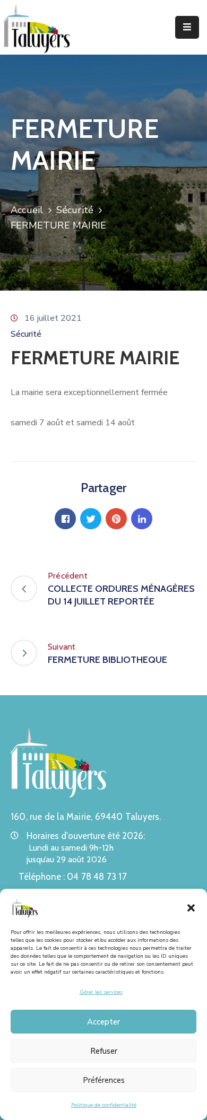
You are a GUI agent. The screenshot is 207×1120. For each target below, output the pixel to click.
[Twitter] (90, 518)
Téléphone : (73, 876)
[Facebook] (65, 518)
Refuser (103, 1051)
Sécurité (75, 210)
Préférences (104, 1080)
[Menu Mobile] (187, 27)
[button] (191, 907)
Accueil (27, 210)
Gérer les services (101, 992)
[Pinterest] (116, 518)
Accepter (103, 1022)
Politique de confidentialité (103, 1105)
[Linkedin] (141, 518)
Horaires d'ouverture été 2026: (86, 835)
